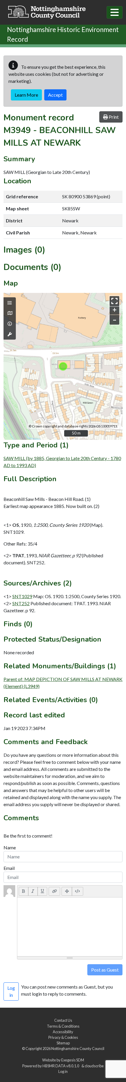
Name (10, 847)
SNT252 (21, 603)
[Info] (10, 323)
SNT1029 (22, 596)
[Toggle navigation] (114, 12)
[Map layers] (10, 303)
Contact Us (63, 1020)
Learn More (26, 95)
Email (9, 868)
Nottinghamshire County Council (77, 1048)
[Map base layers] (10, 313)
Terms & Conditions (63, 1026)
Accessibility (63, 1031)
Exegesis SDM (72, 1060)
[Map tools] (10, 334)
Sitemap (63, 1043)
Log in (63, 1071)
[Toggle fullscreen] (114, 301)
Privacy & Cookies (63, 1037)
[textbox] (69, 927)
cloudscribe (94, 1065)
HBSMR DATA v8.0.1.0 (61, 1065)
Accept (55, 95)
